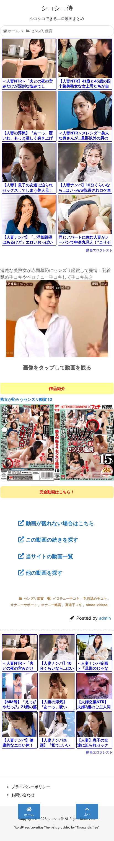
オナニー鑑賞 (51, 605)
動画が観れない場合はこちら (60, 523)
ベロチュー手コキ (66, 598)
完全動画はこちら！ (57, 491)
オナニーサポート (24, 605)
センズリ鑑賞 (41, 31)
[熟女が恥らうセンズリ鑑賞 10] (57, 442)
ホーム (13, 31)
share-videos (97, 605)
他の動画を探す (44, 572)
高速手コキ (73, 605)
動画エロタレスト (99, 250)
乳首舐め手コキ (95, 598)
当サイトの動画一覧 (49, 556)
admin (105, 618)
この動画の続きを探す (52, 539)
